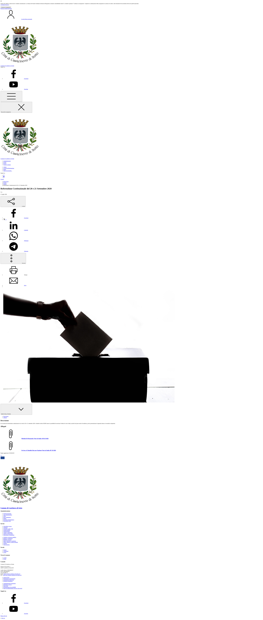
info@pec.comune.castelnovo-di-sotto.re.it (12, 575)
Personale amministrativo (8, 519)
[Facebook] (3, 175)
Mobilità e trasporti (7, 539)
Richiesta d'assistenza (8, 581)
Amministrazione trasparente (9, 583)
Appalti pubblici (6, 530)
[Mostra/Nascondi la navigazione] (11, 96)
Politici (4, 518)
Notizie (4, 184)
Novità (4, 182)
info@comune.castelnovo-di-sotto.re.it (12, 573)
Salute (4, 169)
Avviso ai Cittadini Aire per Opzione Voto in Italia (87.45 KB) (38, 450)
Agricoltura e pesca (7, 526)
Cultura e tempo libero (8, 533)
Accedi (2, 179)
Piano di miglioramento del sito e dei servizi (12, 588)
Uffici (4, 516)
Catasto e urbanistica (7, 532)
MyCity (3, 618)
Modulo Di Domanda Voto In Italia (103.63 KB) (34, 438)
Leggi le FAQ (6, 577)
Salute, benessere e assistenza (9, 541)
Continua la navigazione (6, 7)
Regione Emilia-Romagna (6, 8)
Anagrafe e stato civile (8, 528)
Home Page (5, 181)
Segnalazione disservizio (8, 579)
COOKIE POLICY (5, 4)
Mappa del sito (4, 616)
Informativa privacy (7, 584)
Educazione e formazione (8, 535)
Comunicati (5, 551)
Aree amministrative (7, 514)
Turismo (5, 543)
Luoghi (4, 557)
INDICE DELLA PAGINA (6, 414)
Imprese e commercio (8, 538)
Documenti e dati (7, 521)
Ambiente (5, 527)
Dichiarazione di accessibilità (9, 587)
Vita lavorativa (6, 544)
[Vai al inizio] (1, 455)
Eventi (4, 559)
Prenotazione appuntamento (9, 578)
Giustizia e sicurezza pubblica (9, 537)
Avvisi (4, 552)
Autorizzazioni (6, 531)
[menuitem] (15, 218)
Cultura (5, 167)
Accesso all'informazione (8, 168)
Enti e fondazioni (7, 517)
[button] (7, 161)
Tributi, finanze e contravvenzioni (10, 542)
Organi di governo (7, 513)
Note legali (5, 586)
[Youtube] (3, 177)
